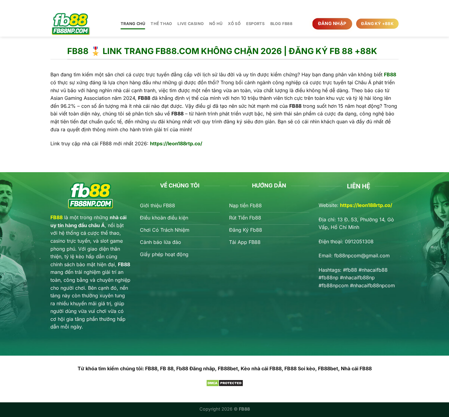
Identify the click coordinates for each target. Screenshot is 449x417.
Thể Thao (161, 23)
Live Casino (190, 23)
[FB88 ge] (80, 24)
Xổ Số (234, 23)
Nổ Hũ (215, 23)
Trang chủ (133, 23)
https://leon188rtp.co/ (366, 205)
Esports (255, 23)
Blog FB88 (281, 23)
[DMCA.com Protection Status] (224, 382)
